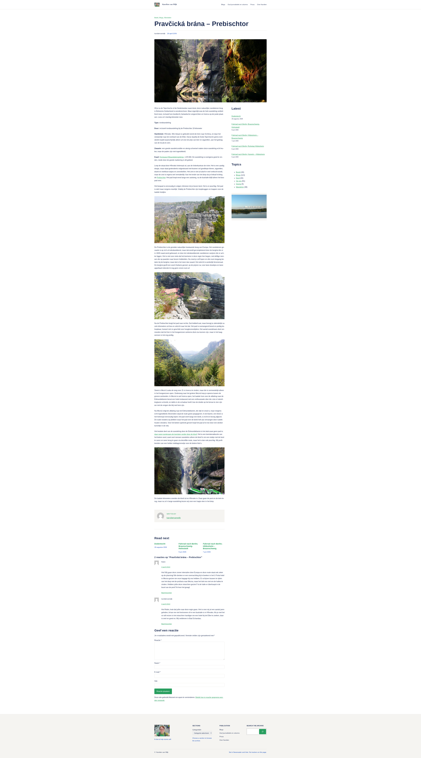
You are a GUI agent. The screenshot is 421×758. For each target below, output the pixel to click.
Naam (157, 663)
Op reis (239, 181)
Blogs (161, 18)
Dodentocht (159, 544)
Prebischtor (161, 177)
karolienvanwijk (174, 518)
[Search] (262, 731)
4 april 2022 (165, 567)
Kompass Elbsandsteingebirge (172, 157)
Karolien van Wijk (169, 4)
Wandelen (167, 18)
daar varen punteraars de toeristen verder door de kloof (175, 434)
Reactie (157, 640)
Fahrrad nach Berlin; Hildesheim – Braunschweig (212, 546)
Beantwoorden (166, 593)
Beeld (156, 18)
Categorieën (196, 730)
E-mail (157, 672)
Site (155, 681)
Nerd (238, 178)
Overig (238, 184)
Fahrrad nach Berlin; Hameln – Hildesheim (248, 154)
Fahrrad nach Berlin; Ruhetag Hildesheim (248, 146)
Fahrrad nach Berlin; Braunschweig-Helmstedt (188, 546)
